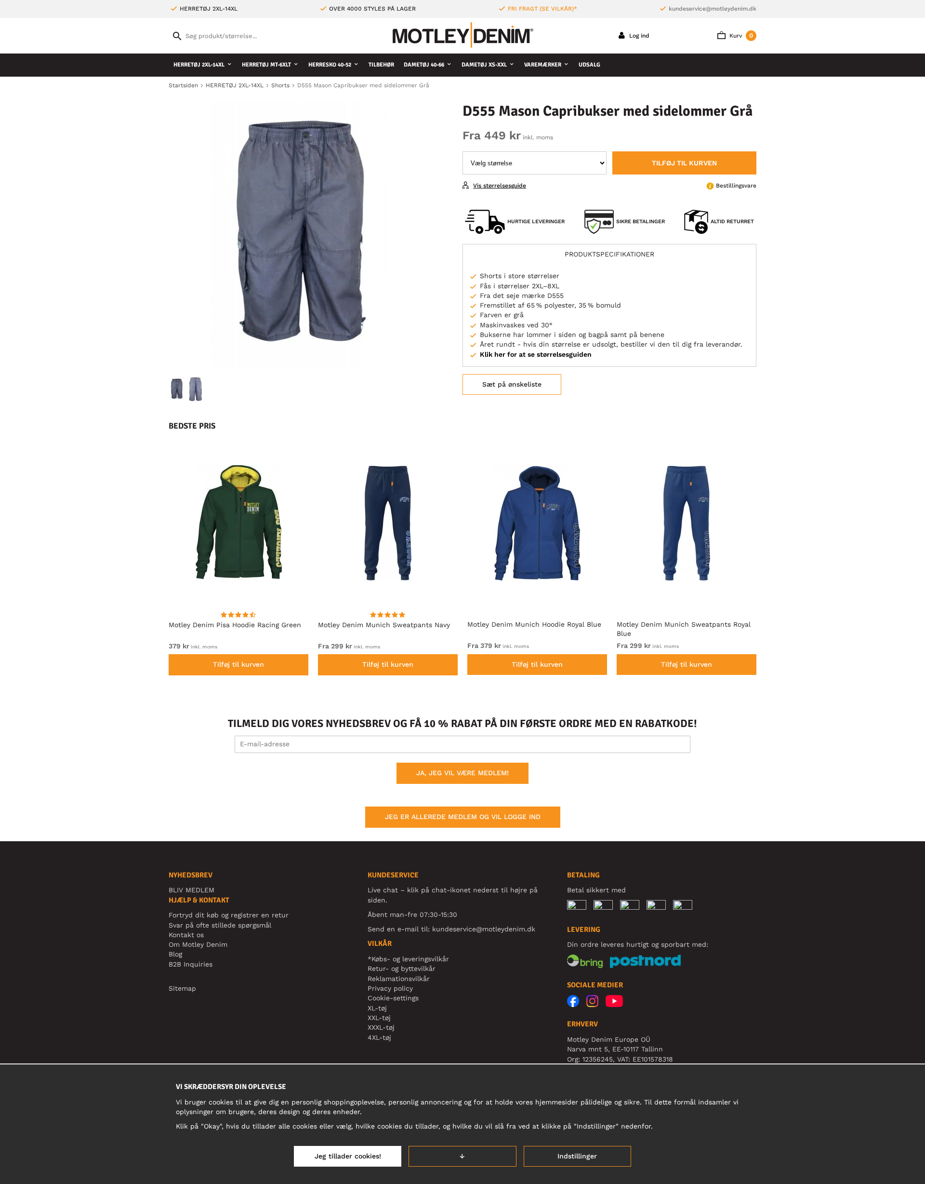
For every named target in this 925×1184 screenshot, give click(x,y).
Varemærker (542, 64)
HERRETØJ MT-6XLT (266, 64)
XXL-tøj (379, 1018)
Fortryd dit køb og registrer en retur (229, 915)
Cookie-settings (393, 998)
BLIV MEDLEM (191, 890)
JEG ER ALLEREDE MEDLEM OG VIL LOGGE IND (463, 817)
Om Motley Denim (198, 944)
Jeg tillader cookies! (348, 1156)
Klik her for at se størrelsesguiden (536, 354)
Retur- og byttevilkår (402, 968)
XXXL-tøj (381, 1027)
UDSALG (589, 64)
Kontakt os (186, 935)
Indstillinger (577, 1156)
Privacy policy (390, 988)
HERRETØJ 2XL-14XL (199, 64)
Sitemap (182, 988)
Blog (175, 954)
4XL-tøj (379, 1037)
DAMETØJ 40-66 (424, 64)
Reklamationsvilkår (399, 978)
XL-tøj (377, 1008)
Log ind (638, 35)
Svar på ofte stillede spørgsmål (220, 925)
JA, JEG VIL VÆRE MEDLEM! (462, 773)
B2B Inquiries (190, 964)
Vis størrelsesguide (499, 185)
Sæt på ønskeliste (512, 384)
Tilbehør (381, 64)
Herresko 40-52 (329, 64)
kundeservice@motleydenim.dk (712, 8)
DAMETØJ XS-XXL (484, 64)
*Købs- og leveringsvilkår (408, 959)
